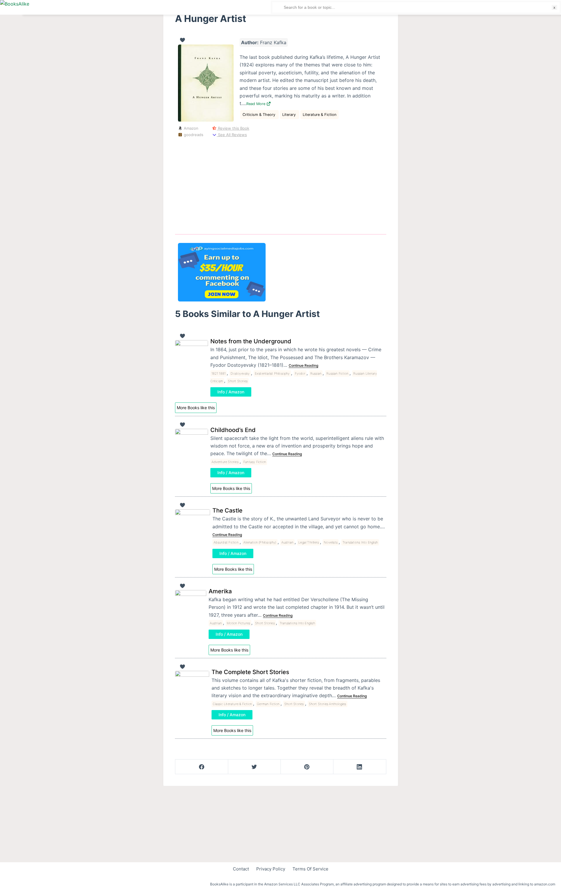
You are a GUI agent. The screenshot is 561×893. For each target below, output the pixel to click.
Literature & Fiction (319, 114)
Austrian (287, 542)
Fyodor (300, 373)
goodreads (193, 134)
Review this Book (233, 128)
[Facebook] (201, 767)
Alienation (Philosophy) (259, 542)
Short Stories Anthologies (327, 704)
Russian (315, 373)
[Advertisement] (280, 185)
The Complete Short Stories (250, 672)
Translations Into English (360, 542)
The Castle (227, 510)
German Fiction (268, 704)
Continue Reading (303, 365)
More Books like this (196, 407)
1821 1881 (219, 373)
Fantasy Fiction (254, 462)
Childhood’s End (233, 429)
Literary (289, 114)
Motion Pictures (238, 623)
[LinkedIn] (359, 767)
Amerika (220, 591)
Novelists (330, 542)
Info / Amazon (230, 391)
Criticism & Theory (259, 114)
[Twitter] (254, 767)
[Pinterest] (306, 767)
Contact (241, 869)
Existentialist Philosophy (272, 373)
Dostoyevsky (240, 373)
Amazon (190, 128)
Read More (256, 104)
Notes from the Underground (250, 341)
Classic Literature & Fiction (232, 704)
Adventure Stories (225, 462)
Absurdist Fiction (226, 542)
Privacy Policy (270, 869)
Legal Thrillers (308, 542)
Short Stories (237, 381)
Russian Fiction (337, 373)
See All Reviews (232, 134)
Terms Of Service (310, 869)
